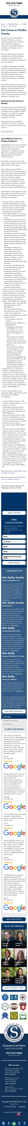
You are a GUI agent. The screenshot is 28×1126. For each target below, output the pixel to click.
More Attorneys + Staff (14, 988)
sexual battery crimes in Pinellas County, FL (13, 472)
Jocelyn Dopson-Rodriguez (18, 981)
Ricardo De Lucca (6, 981)
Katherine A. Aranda (19, 963)
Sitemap (22, 1107)
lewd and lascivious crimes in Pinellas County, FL (13, 478)
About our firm (14, 513)
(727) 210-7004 (15, 1072)
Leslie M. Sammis (18, 944)
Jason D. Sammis (5, 944)
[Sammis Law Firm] (14, 13)
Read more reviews (14, 919)
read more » (6, 600)
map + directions (10, 1074)
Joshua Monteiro (6, 963)
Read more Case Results (14, 711)
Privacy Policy (10, 1107)
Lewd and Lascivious (11, 721)
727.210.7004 (14, 3)
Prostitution (8, 724)
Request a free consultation (14, 1048)
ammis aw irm (14, 1046)
